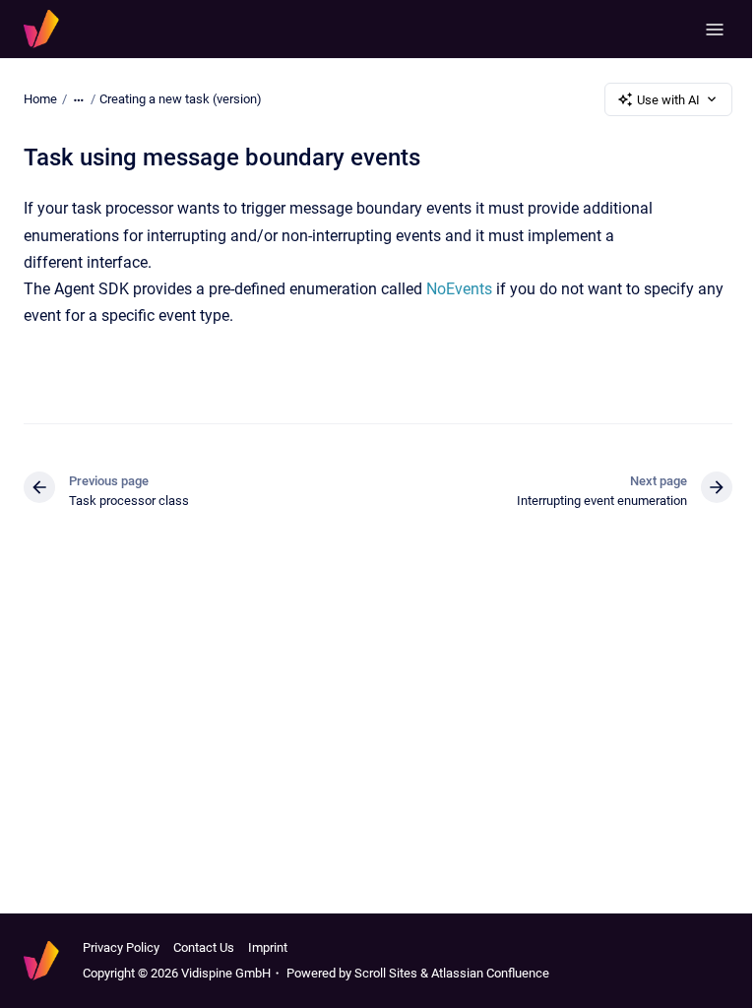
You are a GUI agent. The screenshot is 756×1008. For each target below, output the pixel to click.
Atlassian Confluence (490, 973)
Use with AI (668, 100)
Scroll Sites (385, 973)
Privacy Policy (121, 947)
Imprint (267, 947)
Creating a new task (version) (180, 99)
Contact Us (203, 947)
